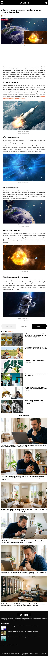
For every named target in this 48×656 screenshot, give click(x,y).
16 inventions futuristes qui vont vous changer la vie (36, 374)
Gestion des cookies (34, 653)
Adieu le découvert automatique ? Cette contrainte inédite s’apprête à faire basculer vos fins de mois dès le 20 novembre (22, 541)
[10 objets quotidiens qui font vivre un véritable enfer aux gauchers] (3, 633)
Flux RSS (24, 654)
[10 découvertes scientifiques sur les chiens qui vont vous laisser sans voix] (12, 353)
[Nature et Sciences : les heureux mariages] (12, 366)
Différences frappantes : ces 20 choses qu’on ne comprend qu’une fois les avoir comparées (35, 335)
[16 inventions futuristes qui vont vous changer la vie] (12, 379)
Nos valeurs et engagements (8, 653)
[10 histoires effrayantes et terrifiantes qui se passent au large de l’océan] (3, 638)
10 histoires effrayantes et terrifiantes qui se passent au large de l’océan (24, 637)
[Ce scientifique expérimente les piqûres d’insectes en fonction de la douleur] (12, 393)
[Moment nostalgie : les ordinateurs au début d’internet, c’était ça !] (3, 628)
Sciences (10, 331)
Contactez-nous (24, 653)
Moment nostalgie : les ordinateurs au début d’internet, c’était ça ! (22, 626)
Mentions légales (42, 653)
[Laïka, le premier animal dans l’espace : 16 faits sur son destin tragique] (12, 406)
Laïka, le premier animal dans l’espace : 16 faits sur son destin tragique (34, 402)
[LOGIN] (46, 2)
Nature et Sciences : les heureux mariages (34, 361)
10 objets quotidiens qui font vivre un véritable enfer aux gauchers (22, 631)
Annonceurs (17, 653)
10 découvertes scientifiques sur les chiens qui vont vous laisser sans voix (36, 348)
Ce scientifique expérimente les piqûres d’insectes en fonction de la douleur (35, 388)
